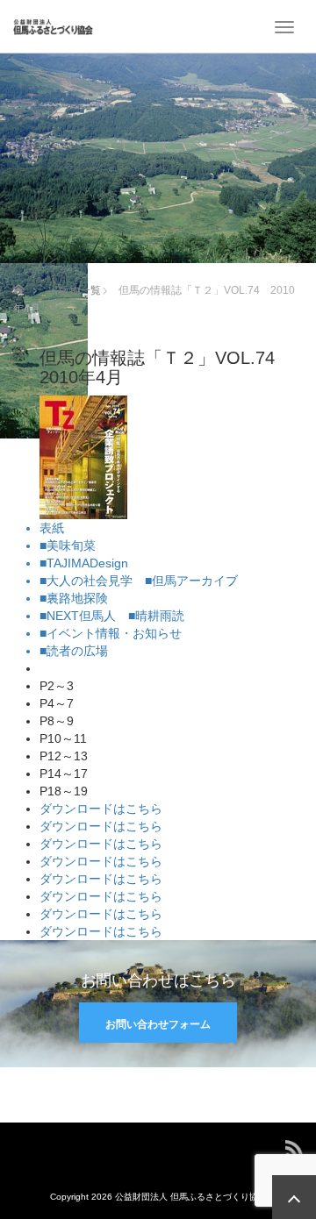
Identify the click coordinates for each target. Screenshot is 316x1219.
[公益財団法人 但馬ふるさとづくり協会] (53, 26)
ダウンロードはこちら (101, 809)
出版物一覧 (74, 290)
